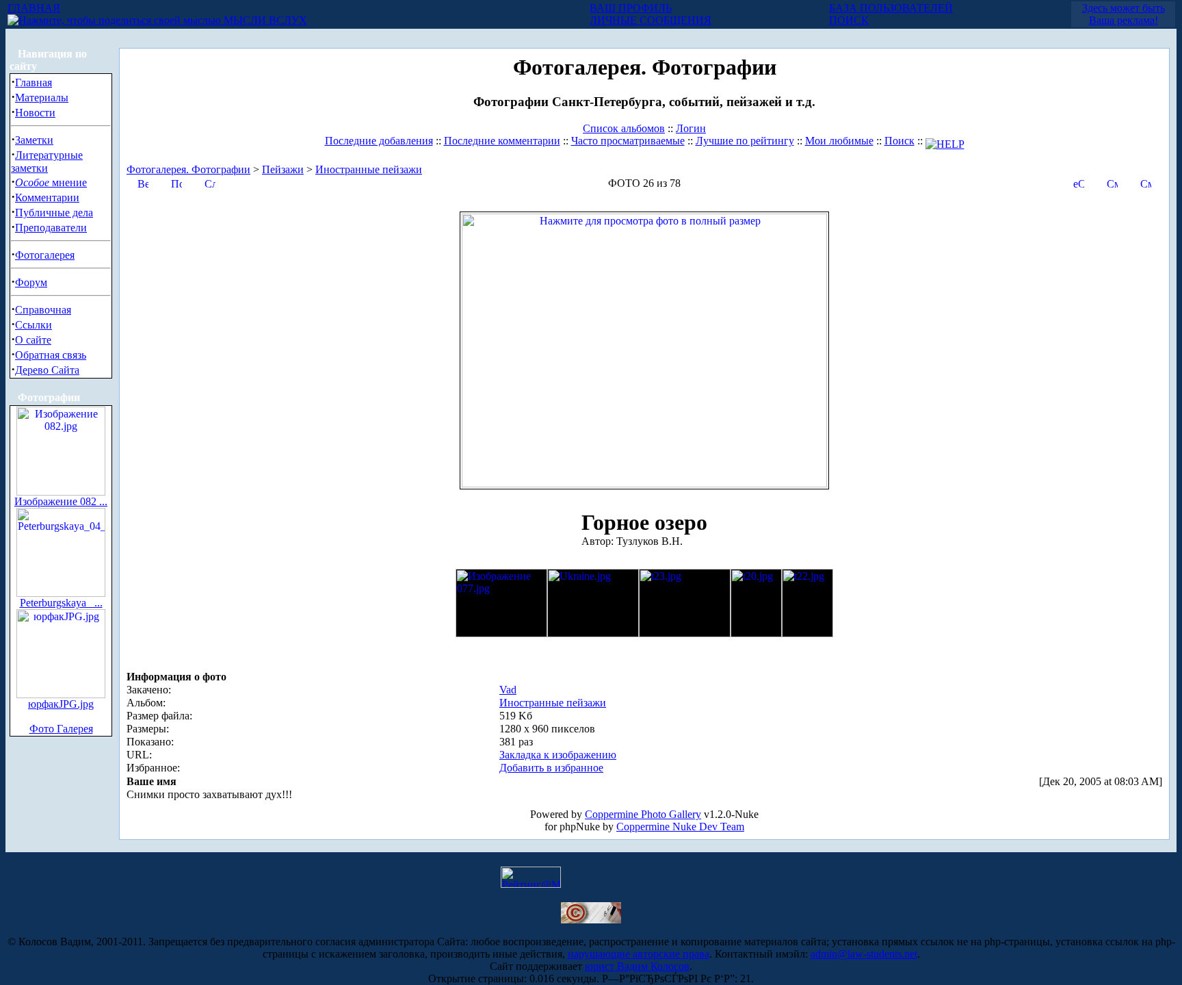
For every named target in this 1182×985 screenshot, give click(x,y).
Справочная (43, 310)
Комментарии (47, 197)
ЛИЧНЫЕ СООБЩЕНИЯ (650, 20)
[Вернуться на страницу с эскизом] (142, 182)
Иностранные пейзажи (368, 169)
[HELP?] (944, 140)
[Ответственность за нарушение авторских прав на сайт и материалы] (591, 919)
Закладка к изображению (557, 754)
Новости (35, 112)
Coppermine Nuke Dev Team (680, 826)
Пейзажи (283, 169)
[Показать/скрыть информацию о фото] (176, 182)
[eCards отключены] (1078, 182)
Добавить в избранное (551, 767)
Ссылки (33, 325)
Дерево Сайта (47, 370)
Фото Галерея (61, 728)
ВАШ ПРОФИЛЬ (631, 8)
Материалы (41, 97)
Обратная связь (50, 355)
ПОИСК (849, 20)
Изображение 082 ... (60, 501)
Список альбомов (624, 128)
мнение (51, 182)
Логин (691, 128)
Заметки (34, 140)
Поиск (899, 140)
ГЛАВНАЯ (34, 8)
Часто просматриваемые (628, 140)
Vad (507, 689)
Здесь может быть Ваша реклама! (1123, 14)
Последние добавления (379, 140)
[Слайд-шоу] (210, 182)
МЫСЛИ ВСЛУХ (264, 20)
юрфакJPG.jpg (61, 704)
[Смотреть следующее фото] (1145, 182)
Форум (31, 282)
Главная (33, 82)
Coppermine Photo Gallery (643, 814)
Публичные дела (54, 212)
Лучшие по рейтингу (745, 140)
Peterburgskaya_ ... (61, 603)
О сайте (33, 340)
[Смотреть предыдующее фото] (1112, 182)
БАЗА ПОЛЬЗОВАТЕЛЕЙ (891, 8)
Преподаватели (51, 227)
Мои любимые (839, 140)
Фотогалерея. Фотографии (188, 169)
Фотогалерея (45, 255)
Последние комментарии (502, 140)
